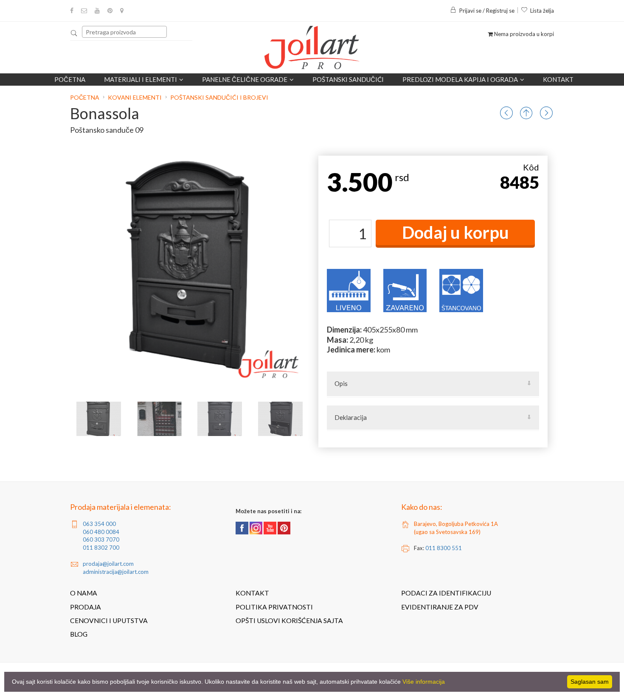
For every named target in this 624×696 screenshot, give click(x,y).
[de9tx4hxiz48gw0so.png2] (159, 419)
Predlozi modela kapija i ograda (460, 79)
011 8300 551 (443, 548)
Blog (78, 634)
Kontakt (558, 79)
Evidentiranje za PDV (439, 607)
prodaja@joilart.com (108, 563)
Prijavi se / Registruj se (486, 10)
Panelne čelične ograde (244, 79)
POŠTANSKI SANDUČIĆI (348, 79)
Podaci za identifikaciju (446, 593)
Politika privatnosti (274, 607)
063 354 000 (99, 523)
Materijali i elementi (140, 79)
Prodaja (85, 607)
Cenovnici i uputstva (109, 620)
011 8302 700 (101, 547)
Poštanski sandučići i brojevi (219, 97)
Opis (341, 383)
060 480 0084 (101, 531)
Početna (69, 79)
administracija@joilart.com (116, 571)
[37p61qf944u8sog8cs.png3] (219, 419)
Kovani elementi (135, 97)
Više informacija (423, 681)
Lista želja (542, 10)
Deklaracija (350, 417)
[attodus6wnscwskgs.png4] (280, 419)
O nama (83, 593)
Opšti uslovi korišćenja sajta (289, 620)
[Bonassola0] (98, 419)
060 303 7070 (101, 539)
